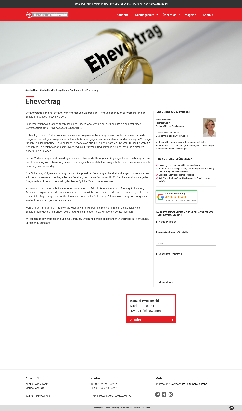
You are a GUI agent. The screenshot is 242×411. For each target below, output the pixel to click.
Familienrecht (77, 90)
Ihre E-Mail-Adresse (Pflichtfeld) (172, 232)
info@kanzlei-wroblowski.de (175, 136)
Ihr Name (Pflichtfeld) (166, 221)
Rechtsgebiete (144, 15)
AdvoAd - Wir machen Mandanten (136, 408)
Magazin (190, 15)
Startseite (122, 15)
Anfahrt (203, 384)
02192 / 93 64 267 (121, 4)
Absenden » (165, 282)
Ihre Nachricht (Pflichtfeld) (169, 254)
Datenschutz (177, 384)
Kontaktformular (158, 4)
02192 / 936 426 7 (172, 132)
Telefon (159, 243)
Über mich (169, 15)
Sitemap (192, 384)
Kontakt (208, 15)
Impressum (161, 384)
